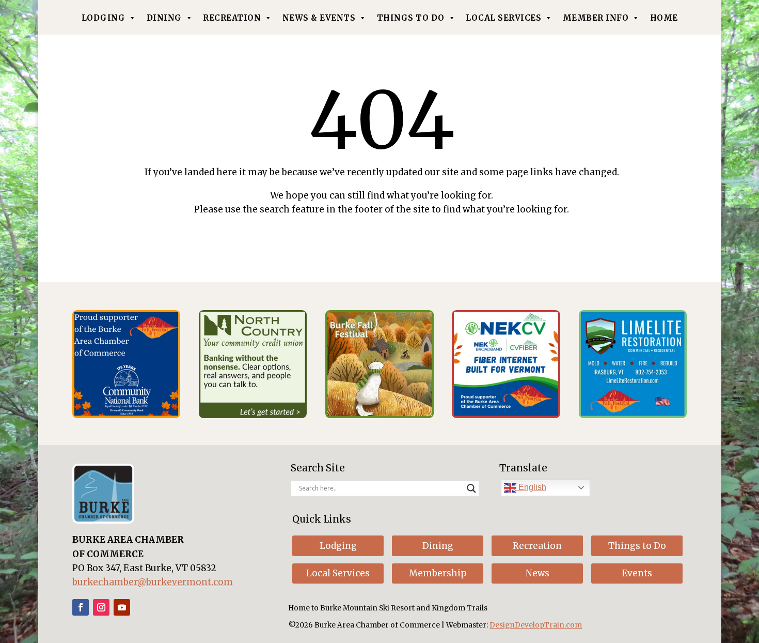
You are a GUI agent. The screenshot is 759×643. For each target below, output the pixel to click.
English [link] (531, 487)
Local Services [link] (503, 18)
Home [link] (664, 18)
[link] (126, 415)
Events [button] (637, 573)
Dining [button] (437, 546)
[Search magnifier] (471, 488)
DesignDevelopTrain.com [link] (535, 625)
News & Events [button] (319, 18)
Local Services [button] (338, 573)
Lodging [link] (103, 18)
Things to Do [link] (411, 18)
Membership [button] (438, 573)
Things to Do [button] (637, 546)
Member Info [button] (596, 18)
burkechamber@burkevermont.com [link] (152, 582)
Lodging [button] (338, 546)
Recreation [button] (537, 546)
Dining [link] (164, 18)
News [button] (537, 573)
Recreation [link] (232, 18)
